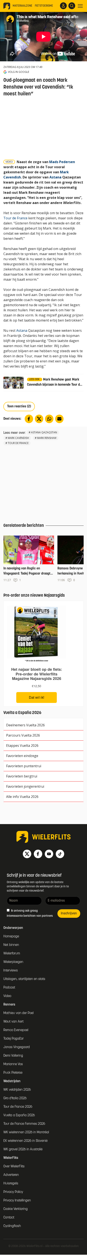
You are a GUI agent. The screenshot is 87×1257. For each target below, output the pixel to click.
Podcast (9, 987)
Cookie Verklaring (15, 1209)
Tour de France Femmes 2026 (24, 1124)
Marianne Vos (13, 1064)
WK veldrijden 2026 (17, 1090)
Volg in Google (18, 72)
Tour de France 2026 (17, 1107)
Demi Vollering (13, 1055)
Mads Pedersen (62, 161)
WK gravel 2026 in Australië (22, 1149)
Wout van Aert (13, 1021)
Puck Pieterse (12, 1073)
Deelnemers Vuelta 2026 (25, 725)
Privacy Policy (13, 1192)
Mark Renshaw (46, 438)
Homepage (11, 936)
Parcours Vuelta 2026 (23, 735)
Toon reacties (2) (19, 406)
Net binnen (11, 945)
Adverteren (11, 1175)
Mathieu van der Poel (18, 1013)
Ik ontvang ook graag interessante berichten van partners (30, 913)
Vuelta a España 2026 (19, 1115)
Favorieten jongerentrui (25, 786)
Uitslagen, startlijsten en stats (24, 979)
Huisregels (10, 1183)
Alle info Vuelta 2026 (22, 796)
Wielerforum (11, 953)
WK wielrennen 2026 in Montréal (26, 1132)
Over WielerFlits (13, 1166)
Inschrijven (69, 913)
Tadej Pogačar (13, 1038)
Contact (8, 1217)
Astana (55, 177)
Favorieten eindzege (22, 755)
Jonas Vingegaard (16, 1047)
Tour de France (15, 218)
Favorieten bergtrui (21, 776)
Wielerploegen (13, 962)
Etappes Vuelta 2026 (22, 745)
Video (7, 996)
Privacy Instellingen (17, 1200)
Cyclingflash (12, 1226)
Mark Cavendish (18, 438)
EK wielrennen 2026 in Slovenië (25, 1141)
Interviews (10, 970)
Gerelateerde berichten (23, 526)
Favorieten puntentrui (23, 766)
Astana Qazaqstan (44, 432)
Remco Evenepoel (15, 1030)
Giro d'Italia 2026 (15, 1098)
